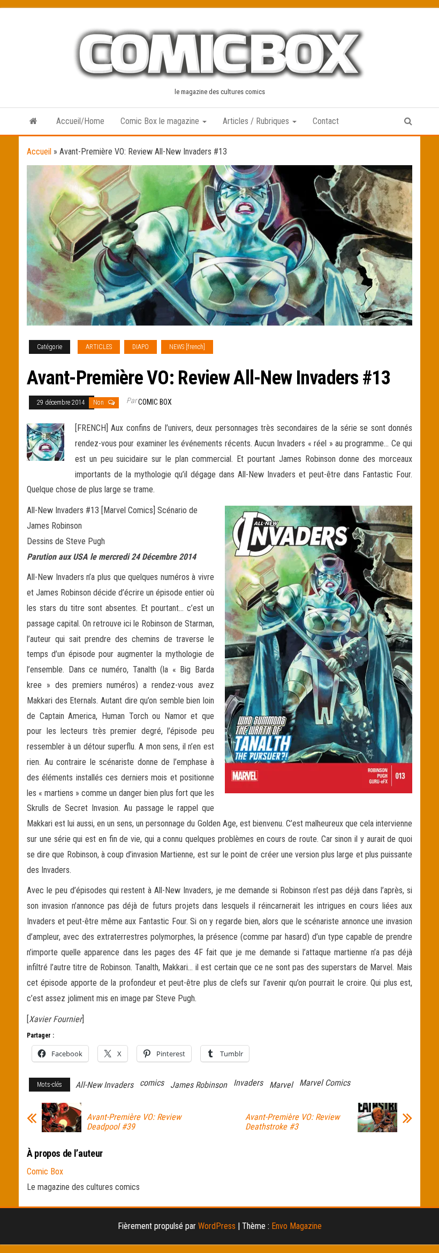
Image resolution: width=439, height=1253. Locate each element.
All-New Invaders (104, 1085)
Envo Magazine (296, 1226)
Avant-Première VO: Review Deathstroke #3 (292, 1122)
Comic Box (155, 402)
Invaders (248, 1083)
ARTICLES (99, 347)
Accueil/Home (80, 121)
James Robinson (198, 1085)
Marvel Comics (324, 1083)
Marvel (281, 1085)
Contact (326, 121)
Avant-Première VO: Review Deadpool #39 (134, 1122)
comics (152, 1083)
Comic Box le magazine (160, 121)
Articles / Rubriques (257, 121)
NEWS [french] (187, 347)
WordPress (217, 1226)
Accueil (39, 151)
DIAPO (140, 347)
